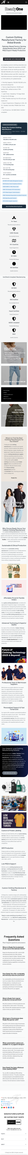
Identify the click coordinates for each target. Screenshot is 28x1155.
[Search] (26, 2)
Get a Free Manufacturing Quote (14, 206)
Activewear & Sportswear (14, 382)
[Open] (8, 2)
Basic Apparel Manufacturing (10, 349)
